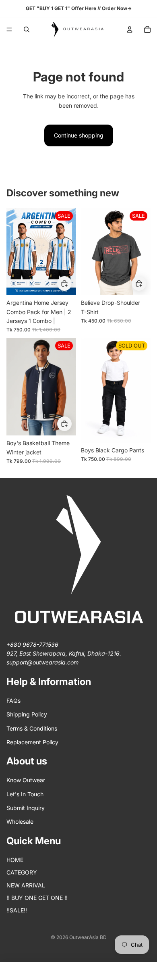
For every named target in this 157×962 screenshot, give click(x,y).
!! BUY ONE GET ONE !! (37, 897)
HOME (14, 859)
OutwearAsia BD (88, 937)
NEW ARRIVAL (25, 885)
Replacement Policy (32, 742)
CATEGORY (21, 872)
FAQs (13, 700)
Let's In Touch (24, 794)
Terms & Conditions (31, 728)
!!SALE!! (16, 910)
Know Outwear (25, 780)
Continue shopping (78, 135)
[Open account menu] (129, 29)
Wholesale (19, 821)
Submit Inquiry (25, 807)
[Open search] (26, 29)
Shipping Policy (26, 714)
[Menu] (9, 29)
